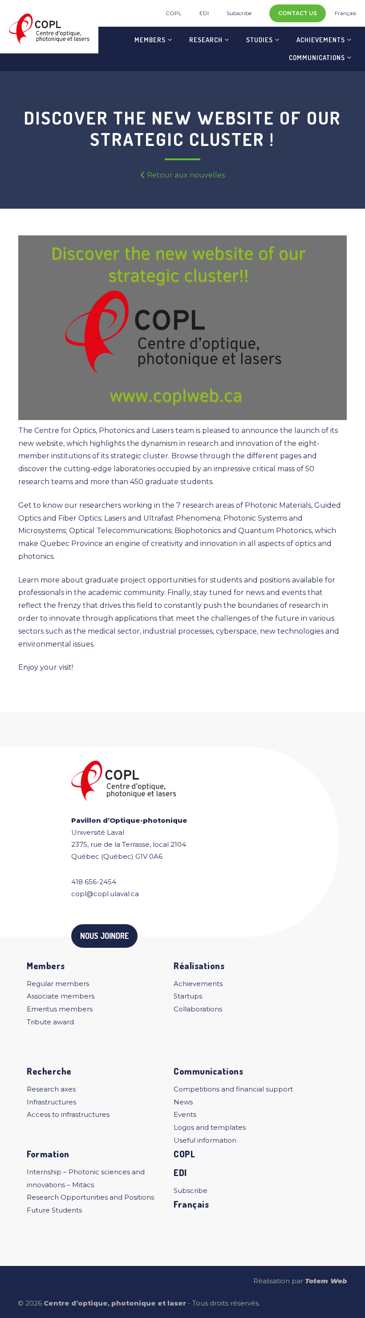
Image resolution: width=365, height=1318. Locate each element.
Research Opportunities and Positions (90, 1197)
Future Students (54, 1210)
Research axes (51, 1089)
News (183, 1102)
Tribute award (50, 1022)
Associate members (60, 996)
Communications (317, 57)
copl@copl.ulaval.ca (105, 893)
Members (150, 40)
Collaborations (198, 1009)
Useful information (205, 1140)
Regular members (58, 983)
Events (185, 1114)
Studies (259, 40)
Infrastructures (51, 1102)
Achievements (320, 40)
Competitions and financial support (233, 1089)
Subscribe (239, 13)
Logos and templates (210, 1127)
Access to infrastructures (68, 1114)
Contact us (297, 13)
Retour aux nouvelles (185, 175)
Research (206, 40)
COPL (174, 13)
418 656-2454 (93, 881)
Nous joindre (104, 936)
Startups (188, 996)
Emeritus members (60, 1009)
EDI (204, 13)
